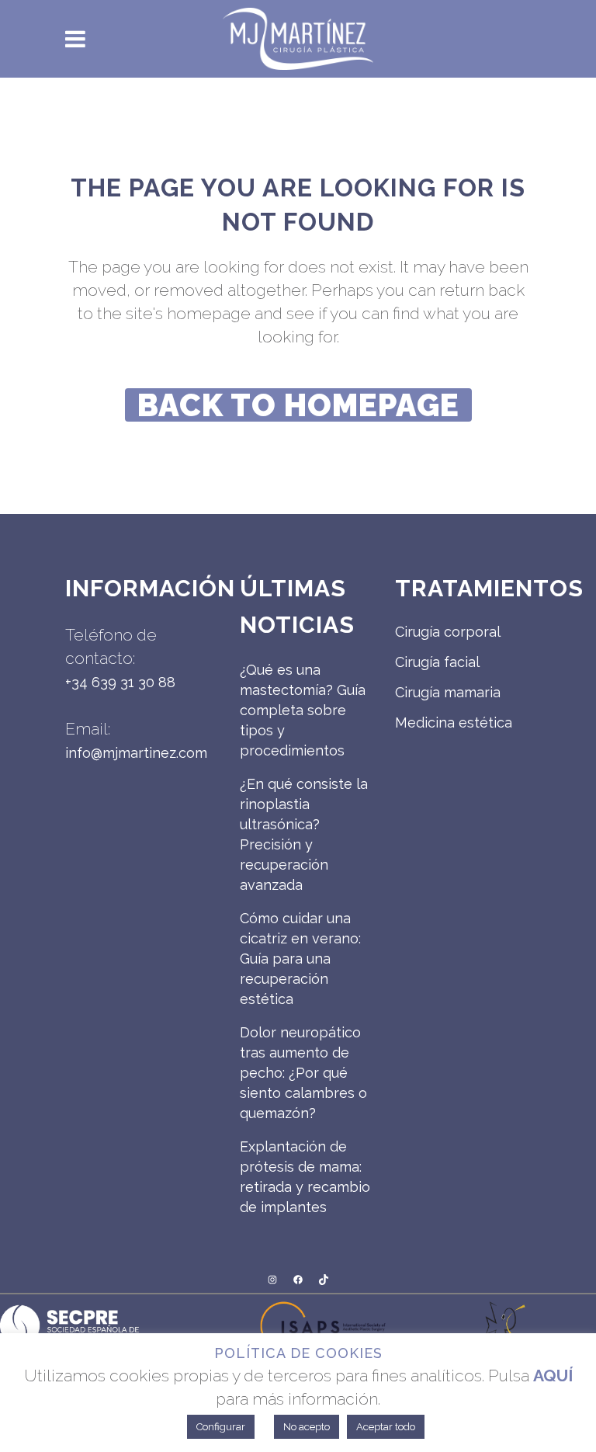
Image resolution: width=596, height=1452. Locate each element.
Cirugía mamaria (448, 692)
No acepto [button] (306, 1427)
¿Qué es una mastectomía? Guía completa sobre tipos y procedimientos (303, 710)
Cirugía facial (437, 662)
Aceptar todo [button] (385, 1427)
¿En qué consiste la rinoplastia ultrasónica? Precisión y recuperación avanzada (304, 834)
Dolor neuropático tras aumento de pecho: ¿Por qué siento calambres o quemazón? (303, 1072)
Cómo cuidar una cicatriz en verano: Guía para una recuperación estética (300, 958)
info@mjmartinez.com (136, 753)
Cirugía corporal (448, 632)
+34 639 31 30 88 (120, 682)
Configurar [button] (220, 1427)
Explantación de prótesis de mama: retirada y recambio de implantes (305, 1176)
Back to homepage (298, 405)
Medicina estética (453, 722)
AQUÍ (553, 1375)
